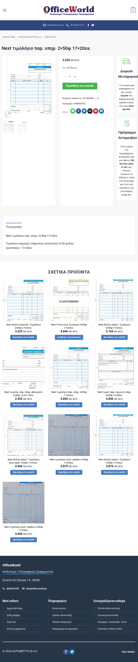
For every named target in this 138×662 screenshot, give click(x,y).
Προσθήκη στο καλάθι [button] (23, 337)
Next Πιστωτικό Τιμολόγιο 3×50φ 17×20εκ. (69, 326)
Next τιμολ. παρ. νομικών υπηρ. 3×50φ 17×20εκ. (114, 394)
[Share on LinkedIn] (101, 111)
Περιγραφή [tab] (14, 226)
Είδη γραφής (13, 615)
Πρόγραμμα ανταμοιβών (65, 628)
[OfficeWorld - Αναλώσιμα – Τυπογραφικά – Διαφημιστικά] (69, 10)
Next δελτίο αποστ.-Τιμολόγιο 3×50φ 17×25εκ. (114, 326)
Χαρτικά (11, 622)
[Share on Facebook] (78, 111)
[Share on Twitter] (84, 111)
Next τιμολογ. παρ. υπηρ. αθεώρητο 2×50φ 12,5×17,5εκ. (23, 394)
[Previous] (9, 89)
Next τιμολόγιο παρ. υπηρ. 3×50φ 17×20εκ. (69, 394)
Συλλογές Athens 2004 (110, 628)
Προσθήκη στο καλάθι (80, 85)
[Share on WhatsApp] (72, 111)
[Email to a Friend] (90, 111)
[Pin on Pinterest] (95, 111)
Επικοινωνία (59, 608)
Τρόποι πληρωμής (62, 622)
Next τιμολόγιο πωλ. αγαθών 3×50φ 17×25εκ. (23, 529)
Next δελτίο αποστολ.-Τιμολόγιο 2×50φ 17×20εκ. (23, 326)
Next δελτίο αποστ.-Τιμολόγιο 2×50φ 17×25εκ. (114, 461)
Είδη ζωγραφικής (16, 628)
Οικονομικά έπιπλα (108, 615)
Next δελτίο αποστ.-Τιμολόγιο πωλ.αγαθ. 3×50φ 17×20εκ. (23, 461)
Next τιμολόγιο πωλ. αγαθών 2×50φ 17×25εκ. (69, 461)
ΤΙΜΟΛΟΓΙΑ (50, 37)
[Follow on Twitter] (92, 25)
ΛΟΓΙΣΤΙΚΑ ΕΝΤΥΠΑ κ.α (29, 37)
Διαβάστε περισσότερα (69, 337)
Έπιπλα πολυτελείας (109, 608)
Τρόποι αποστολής (62, 615)
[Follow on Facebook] (88, 25)
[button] (5, 10)
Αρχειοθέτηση (14, 608)
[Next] (49, 89)
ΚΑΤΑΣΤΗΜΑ (9, 37)
